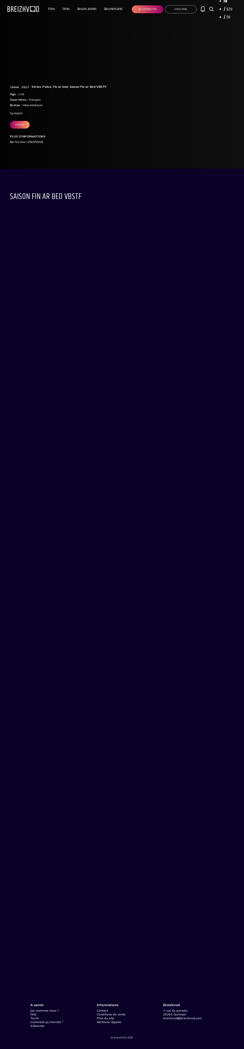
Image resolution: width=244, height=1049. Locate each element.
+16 (21, 94)
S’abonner (37, 1026)
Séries (66, 9)
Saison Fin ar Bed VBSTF (88, 87)
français (35, 100)
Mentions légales (109, 1022)
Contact (102, 1010)
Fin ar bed (60, 87)
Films (51, 9)
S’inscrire (180, 9)
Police (46, 87)
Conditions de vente (111, 1014)
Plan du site (105, 1018)
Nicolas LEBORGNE (29, 142)
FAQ (33, 1014)
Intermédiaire (32, 105)
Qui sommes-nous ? (44, 1010)
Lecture (20, 124)
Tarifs (34, 1018)
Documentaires (113, 9)
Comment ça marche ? (46, 1022)
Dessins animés (87, 9)
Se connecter (147, 9)
